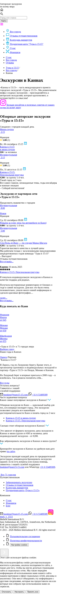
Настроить (19, 592)
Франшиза (11, 503)
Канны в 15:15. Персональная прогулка (12, 173)
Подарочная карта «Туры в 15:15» (23, 490)
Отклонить (6, 592)
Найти (3, 21)
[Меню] (2, 25)
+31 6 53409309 (47, 467)
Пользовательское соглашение (25, 536)
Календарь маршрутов (17, 487)
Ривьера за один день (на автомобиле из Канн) (23, 223)
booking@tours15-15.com (12, 467)
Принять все (32, 592)
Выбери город (7, 349)
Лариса (3, 357)
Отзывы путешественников (19, 485)
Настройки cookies (19, 545)
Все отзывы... (6, 261)
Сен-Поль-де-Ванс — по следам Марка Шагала (23, 243)
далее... (3, 298)
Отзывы (10, 62)
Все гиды (4, 383)
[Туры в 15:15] (0, 474)
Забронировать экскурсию (19, 482)
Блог (8, 505)
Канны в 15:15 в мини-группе (7, 148)
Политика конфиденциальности (26, 540)
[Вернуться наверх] (4, 552)
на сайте (11, 451)
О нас (9, 57)
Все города (11, 60)
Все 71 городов (8, 474)
